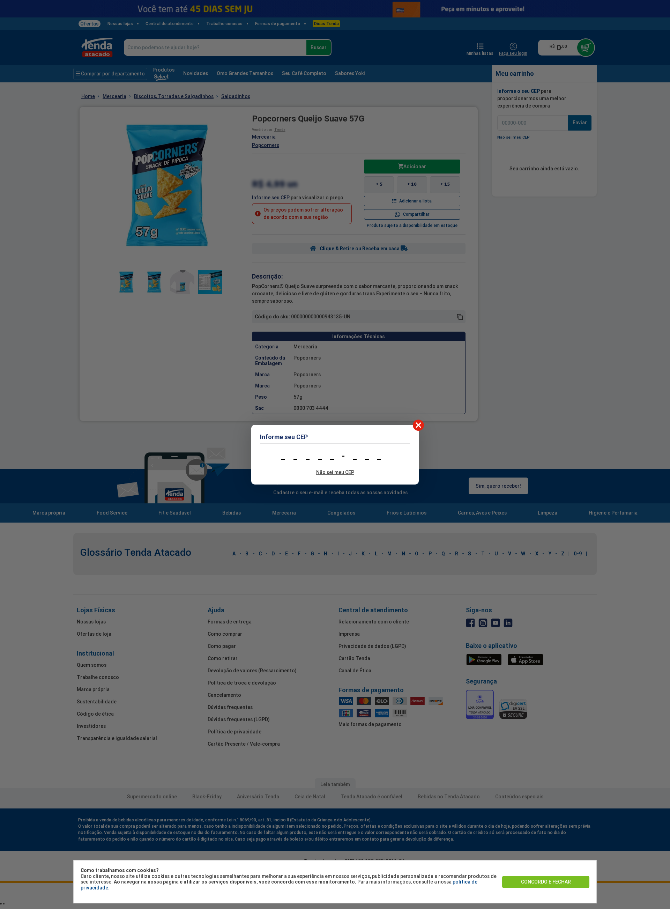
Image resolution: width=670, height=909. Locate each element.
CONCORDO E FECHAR (546, 882)
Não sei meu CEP (335, 472)
